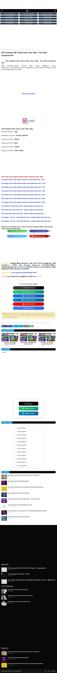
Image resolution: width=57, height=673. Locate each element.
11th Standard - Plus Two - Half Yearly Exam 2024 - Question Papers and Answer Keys (25, 217)
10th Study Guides (9, 23)
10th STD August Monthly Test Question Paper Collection (19, 516)
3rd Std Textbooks (21, 434)
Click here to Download (28, 93)
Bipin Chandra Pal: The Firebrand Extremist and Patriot (18, 589)
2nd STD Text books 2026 (28, 13)
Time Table (6, 49)
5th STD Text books (28, 16)
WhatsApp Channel (29, 408)
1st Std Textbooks (21, 428)
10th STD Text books (9, 21)
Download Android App (29, 287)
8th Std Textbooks (21, 452)
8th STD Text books (28, 18)
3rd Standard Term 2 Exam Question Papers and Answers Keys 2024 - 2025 (23, 187)
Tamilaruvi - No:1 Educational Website (14, 671)
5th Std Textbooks (21, 441)
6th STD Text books (47, 16)
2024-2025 (21, 322)
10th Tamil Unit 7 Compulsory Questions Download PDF (9, 343)
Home (2, 49)
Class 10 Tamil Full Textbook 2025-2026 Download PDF (18, 481)
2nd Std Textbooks (21, 431)
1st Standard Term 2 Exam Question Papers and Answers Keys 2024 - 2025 (22, 179)
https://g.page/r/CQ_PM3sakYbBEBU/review (24, 272)
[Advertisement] (28, 38)
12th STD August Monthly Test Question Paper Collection (19, 493)
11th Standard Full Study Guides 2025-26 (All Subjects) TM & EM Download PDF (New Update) (25, 487)
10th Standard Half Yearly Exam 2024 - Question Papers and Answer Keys (22, 213)
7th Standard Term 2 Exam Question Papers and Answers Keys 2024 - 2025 (23, 202)
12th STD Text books (47, 21)
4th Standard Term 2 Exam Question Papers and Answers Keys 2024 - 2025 (23, 191)
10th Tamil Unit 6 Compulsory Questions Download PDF (47, 343)
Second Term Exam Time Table (40, 322)
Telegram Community (30, 413)
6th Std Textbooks (21, 445)
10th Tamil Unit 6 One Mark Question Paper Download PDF (28, 343)
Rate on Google (30, 308)
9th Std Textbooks (21, 455)
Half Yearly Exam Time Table (29, 322)
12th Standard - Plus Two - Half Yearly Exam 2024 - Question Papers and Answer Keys (26, 221)
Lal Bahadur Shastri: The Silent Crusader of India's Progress (19, 601)
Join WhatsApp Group (29, 291)
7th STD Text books (9, 18)
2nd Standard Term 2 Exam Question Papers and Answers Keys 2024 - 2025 (23, 183)
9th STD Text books (47, 18)
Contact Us (54, 671)
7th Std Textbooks (21, 448)
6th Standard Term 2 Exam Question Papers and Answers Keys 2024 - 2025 (23, 198)
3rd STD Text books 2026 (47, 13)
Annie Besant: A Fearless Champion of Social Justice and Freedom (20, 595)
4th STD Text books (9, 16)
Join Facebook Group (29, 296)
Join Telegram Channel (29, 300)
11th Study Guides (28, 23)
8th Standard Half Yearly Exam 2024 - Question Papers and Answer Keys (22, 206)
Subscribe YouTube (29, 304)
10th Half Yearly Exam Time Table (12, 322)
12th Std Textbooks (21, 465)
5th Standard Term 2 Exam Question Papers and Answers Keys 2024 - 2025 (23, 194)
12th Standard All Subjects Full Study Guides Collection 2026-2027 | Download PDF (23, 475)
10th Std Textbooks (21, 458)
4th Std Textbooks (21, 438)
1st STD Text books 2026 (10, 13)
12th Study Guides (47, 23)
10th (5, 322)
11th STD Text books (28, 21)
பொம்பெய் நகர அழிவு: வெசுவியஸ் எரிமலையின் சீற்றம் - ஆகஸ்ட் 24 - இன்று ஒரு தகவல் (27, 568)
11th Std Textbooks (21, 462)
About (49, 671)
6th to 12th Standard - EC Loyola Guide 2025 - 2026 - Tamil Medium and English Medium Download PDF (27, 510)
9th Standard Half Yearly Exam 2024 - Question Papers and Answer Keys (22, 210)
